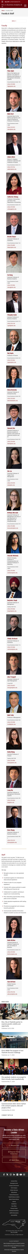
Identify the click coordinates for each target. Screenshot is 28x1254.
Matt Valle (10, 715)
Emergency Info (14, 1183)
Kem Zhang (10, 830)
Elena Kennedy (12, 390)
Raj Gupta (10, 353)
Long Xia (10, 790)
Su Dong (10, 275)
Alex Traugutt (11, 677)
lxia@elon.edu (10, 802)
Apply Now (15, 1160)
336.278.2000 (14, 1232)
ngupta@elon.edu (11, 362)
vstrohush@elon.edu (12, 649)
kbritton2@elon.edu (12, 954)
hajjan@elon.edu (11, 86)
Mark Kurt (10, 114)
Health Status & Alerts (14, 1197)
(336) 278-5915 (11, 127)
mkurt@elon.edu (11, 129)
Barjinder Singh (12, 600)
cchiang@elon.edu (11, 209)
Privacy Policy (14, 1208)
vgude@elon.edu (11, 325)
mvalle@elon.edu (11, 724)
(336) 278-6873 (11, 685)
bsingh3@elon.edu (11, 611)
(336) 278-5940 (11, 647)
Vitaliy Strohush (12, 638)
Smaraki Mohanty (12, 556)
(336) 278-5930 (11, 952)
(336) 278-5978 (11, 483)
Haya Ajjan (10, 71)
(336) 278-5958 (11, 722)
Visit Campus (14, 1188)
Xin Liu (9, 471)
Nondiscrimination (14, 1210)
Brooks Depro (11, 237)
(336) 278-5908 (11, 84)
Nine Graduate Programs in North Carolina (14, 1243)
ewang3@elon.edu (11, 762)
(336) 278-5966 (11, 285)
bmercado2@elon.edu (12, 528)
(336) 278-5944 (11, 609)
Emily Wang (11, 752)
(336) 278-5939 (11, 207)
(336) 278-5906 (11, 570)
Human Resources (14, 1194)
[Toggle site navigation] (25, 6)
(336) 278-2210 (11, 840)
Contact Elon (14, 1181)
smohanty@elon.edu (12, 572)
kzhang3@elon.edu (12, 842)
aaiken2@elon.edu (11, 169)
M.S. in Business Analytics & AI (12, 6)
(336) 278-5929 (11, 398)
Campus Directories (14, 1185)
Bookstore (14, 1204)
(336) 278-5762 (11, 167)
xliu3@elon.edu (11, 485)
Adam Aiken (11, 157)
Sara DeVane (11, 982)
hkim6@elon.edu (11, 443)
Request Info (15, 1145)
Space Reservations (14, 1199)
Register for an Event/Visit (15, 1153)
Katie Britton (11, 940)
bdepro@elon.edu (11, 247)
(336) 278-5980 (11, 760)
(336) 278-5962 (11, 360)
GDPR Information (14, 1213)
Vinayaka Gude (12, 315)
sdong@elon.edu (11, 287)
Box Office (14, 1206)
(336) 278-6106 (11, 992)
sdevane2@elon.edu (12, 994)
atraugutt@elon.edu (12, 687)
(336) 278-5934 (11, 800)
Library (14, 1201)
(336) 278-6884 (11, 526)
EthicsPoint (14, 1192)
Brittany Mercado (12, 513)
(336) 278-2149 (11, 323)
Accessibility (14, 1215)
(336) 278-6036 (11, 441)
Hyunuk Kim (11, 428)
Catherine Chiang (12, 197)
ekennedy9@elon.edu (12, 400)
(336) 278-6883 (11, 245)
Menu (13, 21)
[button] (2, 2)
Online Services (14, 1190)
